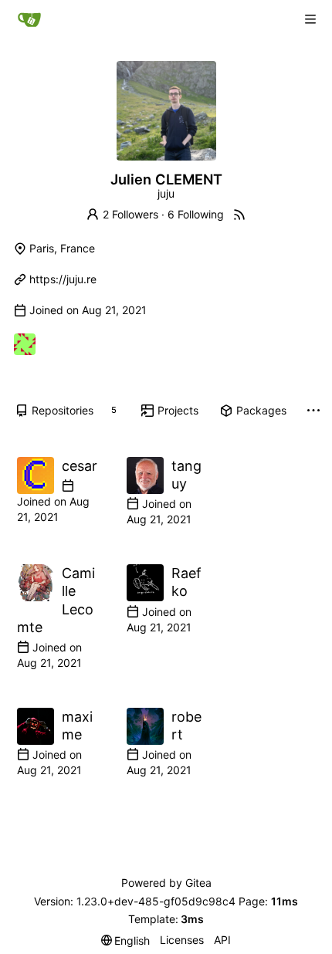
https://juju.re (63, 279)
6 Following (196, 214)
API (222, 939)
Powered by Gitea (166, 882)
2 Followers (130, 214)
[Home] (29, 19)
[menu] (126, 940)
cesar (79, 466)
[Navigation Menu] (310, 19)
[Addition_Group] (25, 344)
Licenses (182, 939)
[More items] (313, 411)
